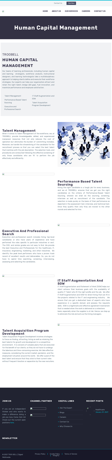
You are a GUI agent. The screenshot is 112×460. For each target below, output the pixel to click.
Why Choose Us (66, 426)
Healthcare (100, 410)
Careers (86, 11)
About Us (56, 11)
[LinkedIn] (40, 4)
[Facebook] (37, 4)
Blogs (62, 412)
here (12, 423)
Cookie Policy (55, 454)
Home (45, 11)
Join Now (71, 3)
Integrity (56, 455)
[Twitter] (43, 4)
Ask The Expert (66, 408)
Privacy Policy (40, 454)
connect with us (56, 378)
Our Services (71, 11)
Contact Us (58, 3)
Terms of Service (70, 454)
